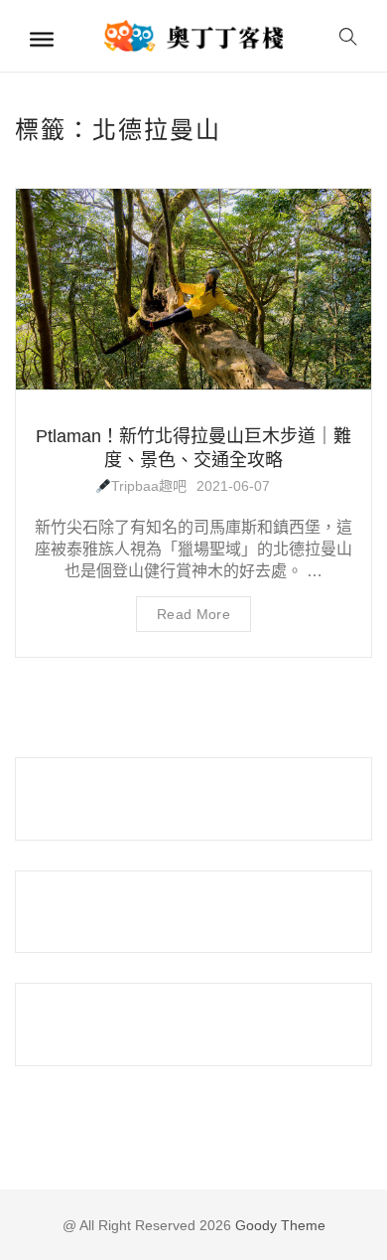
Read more (193, 614)
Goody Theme (278, 1225)
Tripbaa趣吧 (149, 486)
